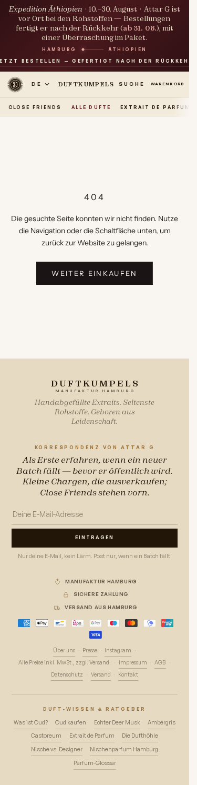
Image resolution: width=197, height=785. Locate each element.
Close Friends (34, 107)
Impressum (133, 662)
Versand (101, 674)
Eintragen (94, 537)
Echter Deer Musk (117, 722)
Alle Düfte (91, 107)
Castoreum (46, 735)
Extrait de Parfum (155, 107)
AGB (160, 662)
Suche (132, 84)
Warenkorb (170, 83)
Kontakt (128, 674)
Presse (89, 650)
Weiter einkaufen (94, 273)
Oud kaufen (70, 722)
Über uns (64, 650)
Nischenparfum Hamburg (124, 749)
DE (37, 84)
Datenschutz (67, 674)
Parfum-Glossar (95, 763)
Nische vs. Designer (56, 749)
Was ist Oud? (31, 722)
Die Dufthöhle (140, 735)
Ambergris (161, 722)
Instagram (118, 650)
